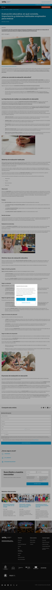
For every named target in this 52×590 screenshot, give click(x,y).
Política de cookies (19, 295)
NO (20, 299)
